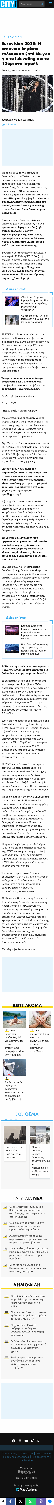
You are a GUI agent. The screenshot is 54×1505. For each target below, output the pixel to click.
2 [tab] (10, 1118)
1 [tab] (5, 1118)
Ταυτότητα (27, 1453)
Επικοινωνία (44, 1453)
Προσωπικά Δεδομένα (16, 1456)
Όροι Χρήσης (9, 1453)
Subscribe (27, 1460)
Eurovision (13, 37)
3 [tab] (15, 1118)
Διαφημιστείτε (41, 1456)
